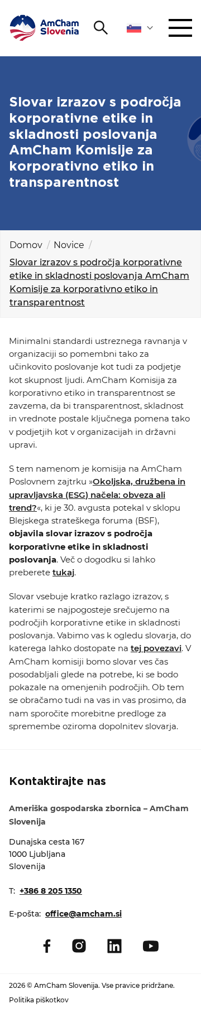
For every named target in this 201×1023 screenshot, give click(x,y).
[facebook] (47, 946)
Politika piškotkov (39, 1000)
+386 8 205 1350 (51, 891)
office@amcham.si (83, 914)
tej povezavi (156, 648)
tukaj (63, 572)
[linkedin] (114, 946)
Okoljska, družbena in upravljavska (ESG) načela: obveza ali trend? (97, 494)
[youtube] (151, 946)
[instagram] (79, 946)
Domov (25, 245)
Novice (69, 245)
